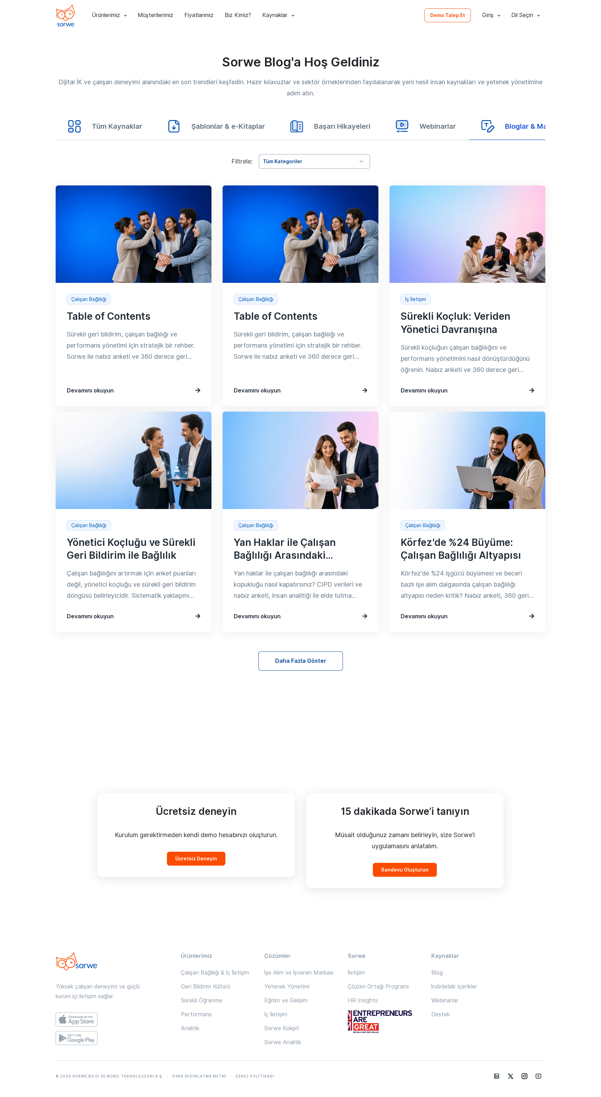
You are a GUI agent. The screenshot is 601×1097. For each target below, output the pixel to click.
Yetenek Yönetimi (287, 986)
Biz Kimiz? (238, 15)
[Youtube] (538, 1076)
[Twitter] (511, 1076)
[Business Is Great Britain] (384, 1022)
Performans (196, 1014)
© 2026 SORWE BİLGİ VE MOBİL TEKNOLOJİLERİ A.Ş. (109, 1076)
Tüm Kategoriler (282, 161)
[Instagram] (524, 1076)
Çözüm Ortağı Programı (378, 986)
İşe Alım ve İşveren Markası (299, 972)
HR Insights (363, 1000)
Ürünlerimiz (106, 15)
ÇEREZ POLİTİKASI (254, 1076)
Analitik (190, 1028)
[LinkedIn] (497, 1076)
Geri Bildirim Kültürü (205, 986)
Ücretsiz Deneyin (196, 858)
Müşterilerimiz (155, 15)
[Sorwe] (65, 15)
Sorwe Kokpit (281, 1028)
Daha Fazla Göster (300, 661)
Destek (440, 1014)
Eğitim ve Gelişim (285, 1000)
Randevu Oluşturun (404, 870)
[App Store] (113, 1019)
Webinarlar (444, 1000)
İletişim (356, 972)
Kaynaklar (275, 15)
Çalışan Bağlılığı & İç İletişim (215, 972)
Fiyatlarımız (199, 15)
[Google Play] (113, 1038)
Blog (437, 972)
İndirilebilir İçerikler (454, 986)
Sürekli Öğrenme (201, 1000)
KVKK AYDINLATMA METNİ (199, 1076)
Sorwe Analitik (282, 1042)
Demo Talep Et (447, 15)
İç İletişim (275, 1014)
